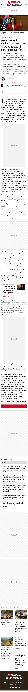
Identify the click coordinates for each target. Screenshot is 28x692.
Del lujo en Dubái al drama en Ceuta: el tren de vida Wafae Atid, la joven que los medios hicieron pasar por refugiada (14, 488)
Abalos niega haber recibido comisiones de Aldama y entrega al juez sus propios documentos (15, 72)
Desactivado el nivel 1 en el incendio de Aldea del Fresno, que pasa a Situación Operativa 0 (6, 654)
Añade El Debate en (15, 85)
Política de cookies (14, 684)
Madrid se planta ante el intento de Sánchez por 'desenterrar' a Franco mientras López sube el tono (9, 290)
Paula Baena (10, 78)
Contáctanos (18, 681)
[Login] (26, 5)
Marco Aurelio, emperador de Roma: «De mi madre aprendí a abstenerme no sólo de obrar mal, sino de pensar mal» (14, 469)
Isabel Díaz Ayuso (10, 401)
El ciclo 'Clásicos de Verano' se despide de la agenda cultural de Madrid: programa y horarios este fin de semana (20, 643)
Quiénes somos (9, 681)
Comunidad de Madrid (22, 401)
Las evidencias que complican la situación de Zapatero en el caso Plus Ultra (14, 504)
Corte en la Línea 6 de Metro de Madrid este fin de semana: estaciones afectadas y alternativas (21, 627)
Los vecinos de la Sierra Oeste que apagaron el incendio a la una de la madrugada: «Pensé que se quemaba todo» (20, 660)
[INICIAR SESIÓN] (26, 5)
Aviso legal (7, 682)
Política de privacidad (17, 682)
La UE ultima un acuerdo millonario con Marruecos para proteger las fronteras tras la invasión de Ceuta (14, 497)
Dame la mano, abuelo (5, 623)
